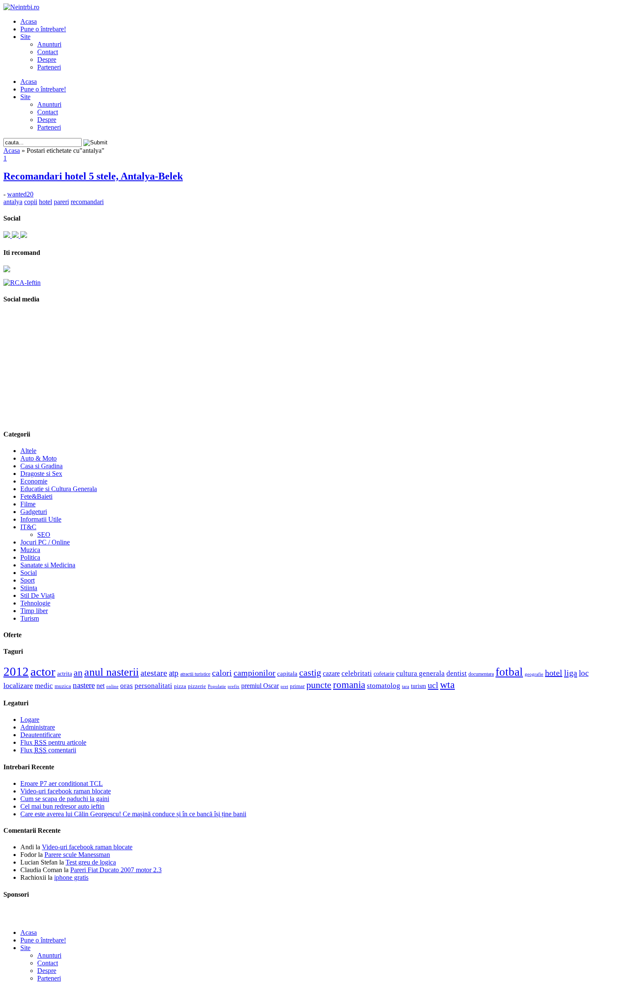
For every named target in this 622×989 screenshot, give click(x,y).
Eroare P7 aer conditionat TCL (61, 783)
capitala (287, 673)
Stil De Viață (37, 595)
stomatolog (383, 685)
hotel (553, 672)
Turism (29, 618)
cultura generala (420, 673)
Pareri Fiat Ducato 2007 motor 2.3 (116, 869)
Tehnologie (35, 603)
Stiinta (28, 587)
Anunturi (49, 44)
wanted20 (20, 194)
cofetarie (384, 673)
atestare (153, 672)
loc (584, 673)
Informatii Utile (40, 519)
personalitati (153, 686)
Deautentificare (40, 734)
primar (297, 686)
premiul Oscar (260, 685)
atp (174, 673)
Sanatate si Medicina (47, 565)
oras (126, 686)
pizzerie (197, 686)
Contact (47, 51)
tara (405, 686)
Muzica (30, 549)
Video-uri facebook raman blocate (65, 791)
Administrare (37, 727)
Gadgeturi (33, 511)
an (78, 673)
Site (25, 36)
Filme (28, 504)
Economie (33, 481)
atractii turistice (195, 674)
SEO (43, 534)
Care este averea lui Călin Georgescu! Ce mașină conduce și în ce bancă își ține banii (133, 814)
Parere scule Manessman (77, 854)
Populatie (217, 686)
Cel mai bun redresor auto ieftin (62, 806)
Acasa (28, 21)
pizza (180, 686)
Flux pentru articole (53, 742)
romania (349, 685)
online (112, 686)
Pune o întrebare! (43, 29)
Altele (28, 450)
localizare (18, 685)
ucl (433, 685)
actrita (64, 673)
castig (310, 672)
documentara (481, 674)
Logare (29, 719)
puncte (318, 685)
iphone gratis (71, 877)
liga (570, 672)
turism (418, 685)
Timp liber (34, 610)
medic (44, 685)
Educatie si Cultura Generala (58, 488)
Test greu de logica (91, 862)
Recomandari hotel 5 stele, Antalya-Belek (93, 176)
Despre (46, 59)
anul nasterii (111, 672)
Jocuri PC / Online (45, 542)
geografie (534, 674)
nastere (84, 685)
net (100, 685)
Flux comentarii (48, 750)
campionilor (254, 672)
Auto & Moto (38, 458)
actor (42, 671)
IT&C (28, 526)
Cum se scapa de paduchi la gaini (64, 798)
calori (222, 673)
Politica (30, 557)
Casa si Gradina (41, 466)
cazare (331, 673)
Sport (27, 580)
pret (284, 686)
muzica (63, 686)
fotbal (509, 672)
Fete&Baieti (36, 496)
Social (28, 572)
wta (447, 684)
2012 (16, 671)
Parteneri (49, 67)
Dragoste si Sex (41, 473)
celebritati (356, 673)
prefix (233, 686)
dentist (456, 673)
